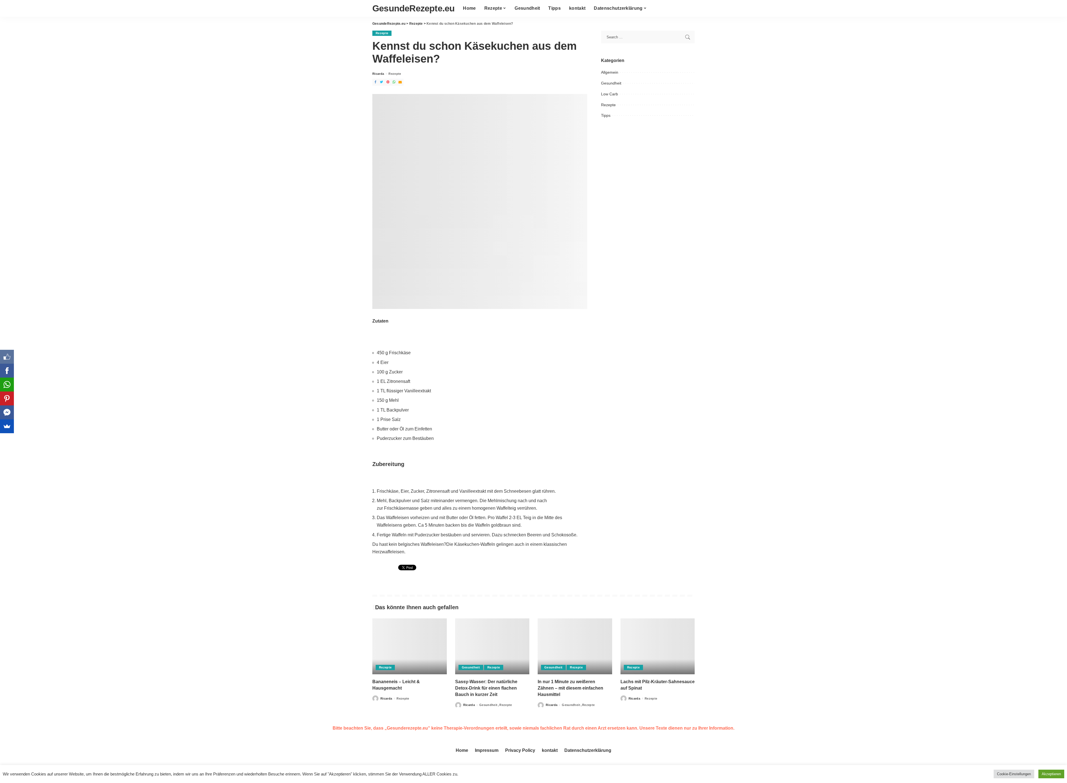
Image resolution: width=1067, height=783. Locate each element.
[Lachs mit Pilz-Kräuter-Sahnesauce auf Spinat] (657, 646)
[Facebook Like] (7, 357)
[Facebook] (7, 371)
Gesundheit (611, 83)
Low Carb (609, 94)
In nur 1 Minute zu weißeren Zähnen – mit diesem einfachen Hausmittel (570, 688)
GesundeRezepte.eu (413, 8)
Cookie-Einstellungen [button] (1014, 774)
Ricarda (378, 73)
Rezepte (382, 33)
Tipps (605, 115)
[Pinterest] (7, 398)
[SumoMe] (7, 426)
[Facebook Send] (7, 412)
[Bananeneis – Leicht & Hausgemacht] (409, 646)
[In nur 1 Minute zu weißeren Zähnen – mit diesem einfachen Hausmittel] (575, 646)
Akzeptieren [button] (1051, 774)
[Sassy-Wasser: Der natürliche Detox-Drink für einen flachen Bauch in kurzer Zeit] (492, 646)
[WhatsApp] (7, 385)
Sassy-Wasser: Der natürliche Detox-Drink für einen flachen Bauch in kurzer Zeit (486, 688)
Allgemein (609, 72)
